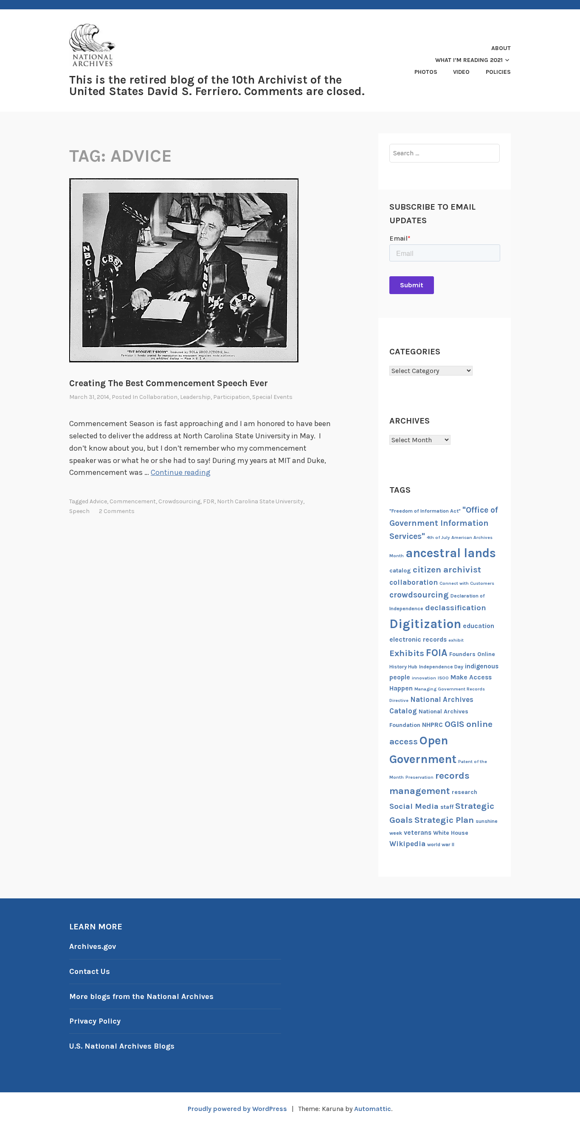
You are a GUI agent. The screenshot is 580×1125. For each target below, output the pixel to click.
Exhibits (406, 653)
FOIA (437, 653)
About (501, 48)
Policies (498, 72)
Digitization (425, 624)
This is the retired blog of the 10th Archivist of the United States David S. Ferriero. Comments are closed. (217, 85)
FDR (208, 501)
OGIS (455, 724)
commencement (133, 501)
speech (79, 511)
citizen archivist (447, 569)
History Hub (403, 667)
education (478, 626)
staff (446, 807)
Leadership (195, 397)
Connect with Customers (466, 583)
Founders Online (472, 654)
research (464, 792)
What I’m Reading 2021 (469, 60)
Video (461, 72)
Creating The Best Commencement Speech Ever (168, 383)
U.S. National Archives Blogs (122, 1046)
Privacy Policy (95, 1021)
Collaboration (158, 397)
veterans (417, 832)
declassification (455, 607)
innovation (424, 678)
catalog (400, 570)
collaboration (413, 582)
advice (98, 501)
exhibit (456, 640)
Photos (425, 72)
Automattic (372, 1109)
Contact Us (89, 971)
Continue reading (181, 472)
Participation (231, 397)
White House (450, 832)
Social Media (414, 806)
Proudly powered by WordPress (237, 1109)
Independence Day (441, 667)
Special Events (272, 397)
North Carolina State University (260, 501)
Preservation (419, 777)
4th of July (438, 537)
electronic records (418, 639)
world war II (440, 844)
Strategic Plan (444, 820)
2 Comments (117, 511)
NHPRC (432, 725)
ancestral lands (450, 553)
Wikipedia (407, 843)
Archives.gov (92, 946)
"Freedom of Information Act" (425, 511)
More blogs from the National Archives (141, 996)
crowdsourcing (179, 501)
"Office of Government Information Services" (443, 523)
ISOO (443, 678)
